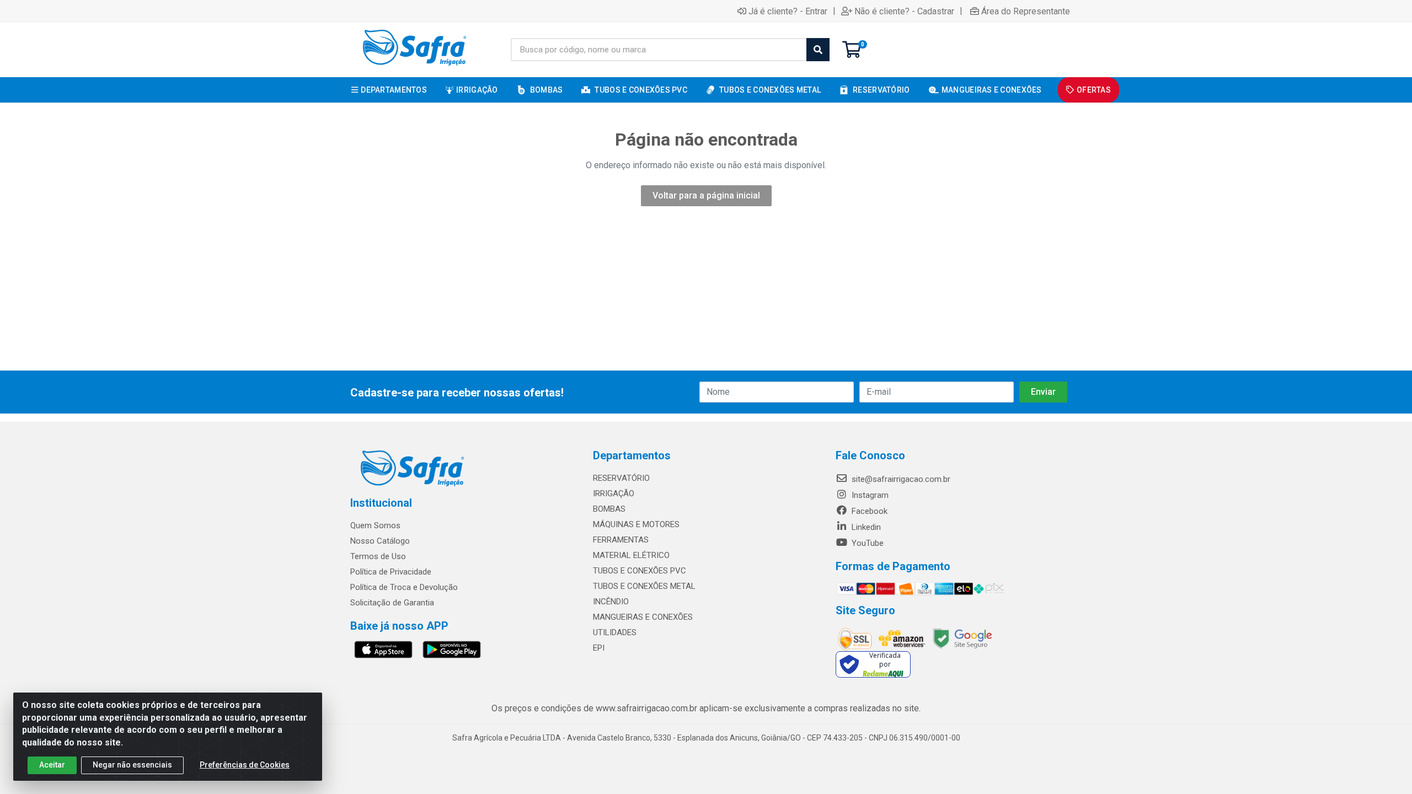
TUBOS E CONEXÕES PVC (639, 571)
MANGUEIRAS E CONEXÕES (643, 617)
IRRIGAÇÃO (613, 493)
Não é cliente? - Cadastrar (904, 11)
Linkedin (865, 527)
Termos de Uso (378, 556)
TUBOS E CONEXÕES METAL (644, 586)
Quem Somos (375, 525)
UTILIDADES (615, 632)
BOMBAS (609, 509)
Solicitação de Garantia (392, 603)
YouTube (866, 543)
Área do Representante (1025, 11)
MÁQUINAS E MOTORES (636, 524)
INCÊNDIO (611, 602)
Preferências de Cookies (245, 764)
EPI (599, 648)
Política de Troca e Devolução (404, 587)
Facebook (868, 511)
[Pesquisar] (818, 49)
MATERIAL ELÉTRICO (631, 555)
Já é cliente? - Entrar (787, 11)
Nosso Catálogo (380, 541)
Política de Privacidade (390, 572)
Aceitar (52, 764)
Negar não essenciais (132, 764)
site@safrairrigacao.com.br (899, 479)
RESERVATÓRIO (621, 478)
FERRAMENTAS (621, 540)
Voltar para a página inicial (706, 195)
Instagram (869, 495)
